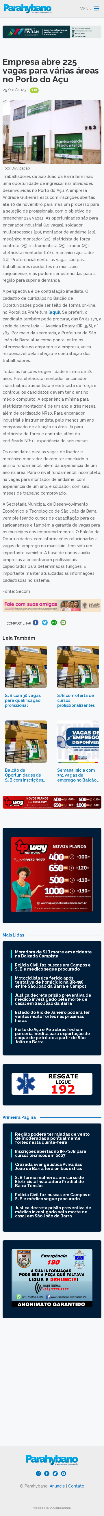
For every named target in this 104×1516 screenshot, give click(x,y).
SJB (34, 90)
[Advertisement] (52, 1379)
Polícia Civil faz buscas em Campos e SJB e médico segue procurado (53, 967)
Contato (76, 1486)
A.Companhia (60, 1507)
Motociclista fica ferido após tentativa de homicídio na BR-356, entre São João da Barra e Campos (50, 982)
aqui (54, 312)
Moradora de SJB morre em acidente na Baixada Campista (53, 954)
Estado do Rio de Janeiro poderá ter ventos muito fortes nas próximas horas (52, 1016)
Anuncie (57, 1486)
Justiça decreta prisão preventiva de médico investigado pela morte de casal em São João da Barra (53, 999)
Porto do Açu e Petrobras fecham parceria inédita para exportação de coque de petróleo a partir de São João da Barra (52, 1036)
